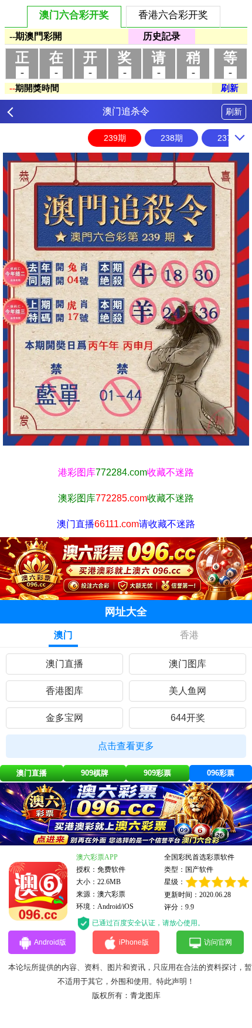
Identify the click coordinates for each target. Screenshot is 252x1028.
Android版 (50, 942)
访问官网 (218, 942)
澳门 (63, 635)
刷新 (234, 111)
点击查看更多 (126, 746)
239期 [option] (115, 138)
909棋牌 (94, 773)
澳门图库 (187, 664)
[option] (126, 299)
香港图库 (64, 691)
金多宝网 (64, 718)
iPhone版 (134, 942)
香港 (189, 635)
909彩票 (157, 773)
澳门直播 (64, 664)
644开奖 (188, 718)
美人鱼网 (187, 691)
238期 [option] (172, 138)
